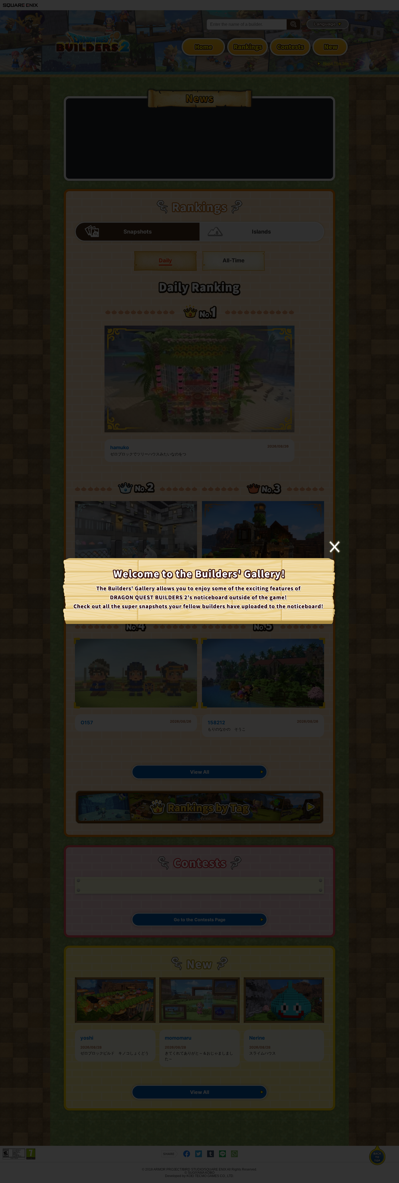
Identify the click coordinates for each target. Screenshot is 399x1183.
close (334, 546)
